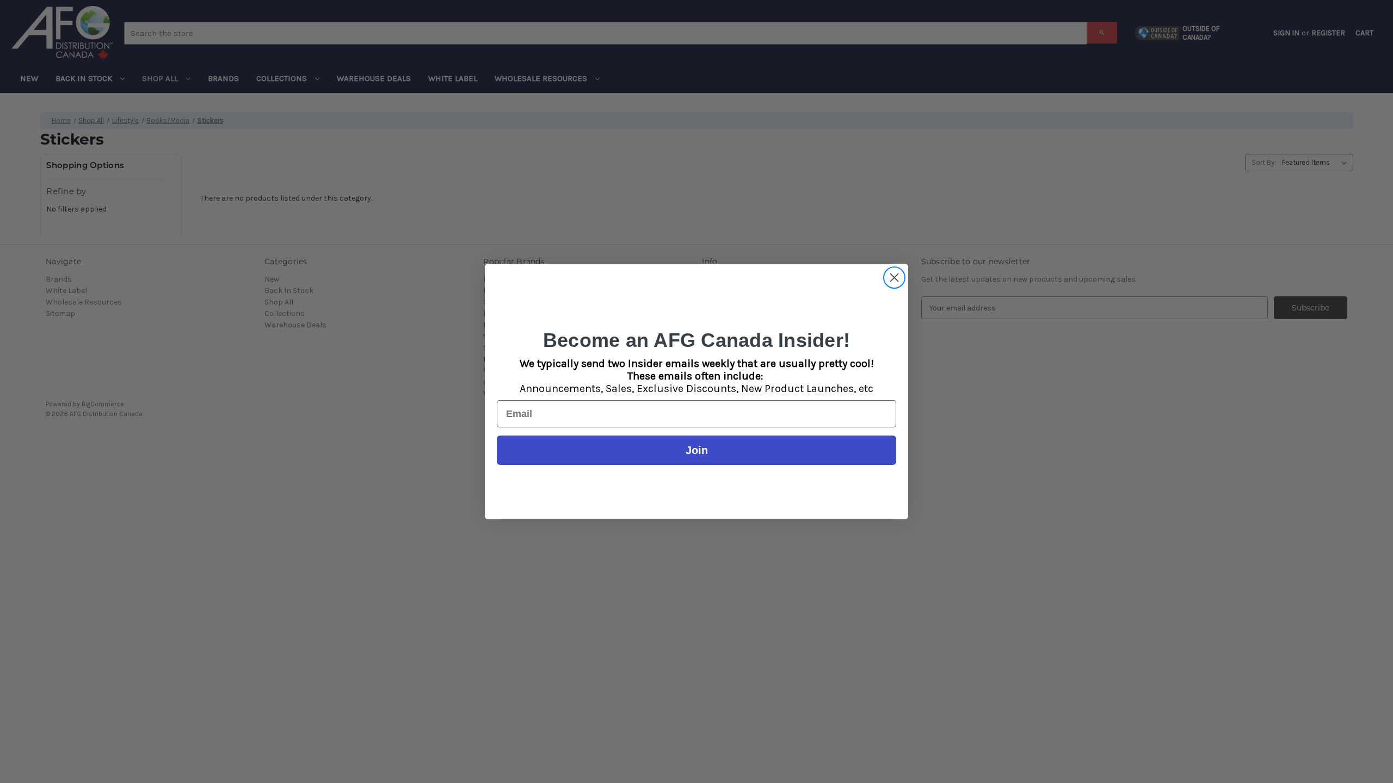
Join (697, 450)
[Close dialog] (894, 277)
